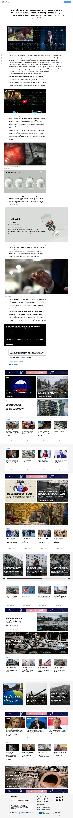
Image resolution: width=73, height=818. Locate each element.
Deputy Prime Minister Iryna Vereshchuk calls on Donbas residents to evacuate (28, 754)
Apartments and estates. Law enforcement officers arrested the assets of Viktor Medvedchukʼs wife (44, 540)
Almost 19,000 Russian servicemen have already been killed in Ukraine (12, 596)
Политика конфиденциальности (44, 807)
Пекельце (47, 2)
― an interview (13, 569)
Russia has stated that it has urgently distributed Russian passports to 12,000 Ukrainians (27, 431)
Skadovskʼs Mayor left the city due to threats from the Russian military (60, 754)
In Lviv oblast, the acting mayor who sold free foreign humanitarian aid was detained (28, 540)
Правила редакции (41, 804)
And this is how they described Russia (20, 495)
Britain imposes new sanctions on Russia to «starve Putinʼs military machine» (43, 669)
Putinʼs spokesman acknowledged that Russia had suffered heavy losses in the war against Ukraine (12, 460)
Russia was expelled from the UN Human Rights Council (28, 460)
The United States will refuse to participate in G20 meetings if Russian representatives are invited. (27, 670)
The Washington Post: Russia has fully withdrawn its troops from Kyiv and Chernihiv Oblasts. (60, 597)
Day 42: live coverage (52, 494)
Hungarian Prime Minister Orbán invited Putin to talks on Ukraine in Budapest (57, 732)
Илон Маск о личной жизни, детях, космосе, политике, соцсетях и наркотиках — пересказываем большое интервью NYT (27, 353)
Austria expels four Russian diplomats (26, 596)
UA (57, 2)
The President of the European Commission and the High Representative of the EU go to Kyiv (44, 432)
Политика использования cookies (44, 809)
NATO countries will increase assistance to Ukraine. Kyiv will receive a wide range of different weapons (12, 541)
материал (30, 73)
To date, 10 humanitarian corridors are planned (60, 430)
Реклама (46, 799)
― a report (52, 392)
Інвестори (46, 798)
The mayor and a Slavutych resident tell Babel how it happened (12, 698)
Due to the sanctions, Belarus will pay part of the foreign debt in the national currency (60, 460)
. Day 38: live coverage (36, 699)
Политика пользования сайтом (43, 806)
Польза (40, 2)
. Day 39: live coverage (15, 642)
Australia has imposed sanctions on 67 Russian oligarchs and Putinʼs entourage (59, 540)
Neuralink (20, 361)
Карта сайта (46, 801)
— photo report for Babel (36, 570)
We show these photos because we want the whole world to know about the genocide (14, 622)
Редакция (46, 796)
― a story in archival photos (59, 697)
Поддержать (67, 2)
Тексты (34, 2)
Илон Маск (15, 361)
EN (58, 2)
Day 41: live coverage (60, 569)
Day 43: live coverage (15, 408)
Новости (27, 2)
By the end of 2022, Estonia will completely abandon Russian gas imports (43, 460)
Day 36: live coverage (14, 776)
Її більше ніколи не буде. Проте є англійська (19, 392)
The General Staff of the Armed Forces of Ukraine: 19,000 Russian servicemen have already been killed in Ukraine (12, 432)
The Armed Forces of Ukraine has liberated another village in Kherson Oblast (60, 669)
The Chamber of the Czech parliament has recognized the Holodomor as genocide (43, 754)
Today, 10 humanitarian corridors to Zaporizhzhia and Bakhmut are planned (44, 596)
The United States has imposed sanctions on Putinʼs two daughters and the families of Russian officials (35, 732)
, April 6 (11, 669)
